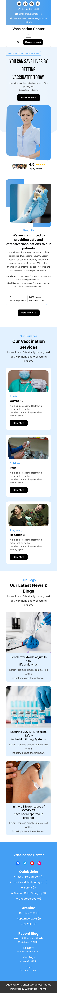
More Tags (29, 957)
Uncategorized (28, 898)
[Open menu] (28, 35)
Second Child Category (28, 893)
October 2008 (27, 913)
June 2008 (27, 924)
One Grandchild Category (28, 882)
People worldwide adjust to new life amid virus (29, 660)
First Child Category (28, 876)
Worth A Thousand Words (28, 938)
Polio (13, 468)
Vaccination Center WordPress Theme (28, 984)
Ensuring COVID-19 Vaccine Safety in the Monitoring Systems (28, 735)
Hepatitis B (17, 535)
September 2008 (27, 918)
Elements (28, 947)
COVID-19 (16, 401)
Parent (28, 887)
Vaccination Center (28, 29)
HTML (29, 966)
